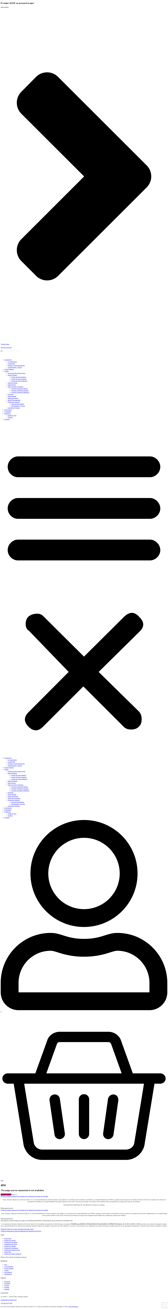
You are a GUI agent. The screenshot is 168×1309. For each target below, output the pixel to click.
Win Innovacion (73, 1307)
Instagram (7, 1284)
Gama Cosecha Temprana (15, 387)
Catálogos (7, 414)
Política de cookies (10, 1240)
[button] (84, 589)
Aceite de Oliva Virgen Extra (16, 373)
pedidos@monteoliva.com (9, 1300)
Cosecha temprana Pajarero (19, 389)
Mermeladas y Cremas (18, 406)
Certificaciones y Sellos (15, 367)
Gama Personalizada (14, 400)
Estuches (10, 394)
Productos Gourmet (14, 402)
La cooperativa (12, 362)
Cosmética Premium (14, 408)
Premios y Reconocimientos (16, 366)
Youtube (6, 1287)
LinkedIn (6, 1289)
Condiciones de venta (10, 1244)
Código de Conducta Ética (12, 1250)
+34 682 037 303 (6, 1303)
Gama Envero (12, 385)
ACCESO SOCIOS (6, 348)
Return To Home (6, 1194)
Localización (11, 364)
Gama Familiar (12, 396)
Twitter (6, 1285)
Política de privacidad (10, 1242)
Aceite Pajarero (9, 369)
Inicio (5, 1265)
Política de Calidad (10, 1246)
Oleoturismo (8, 410)
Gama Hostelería (13, 398)
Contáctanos (8, 1274)
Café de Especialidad (17, 404)
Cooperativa (8, 360)
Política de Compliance (11, 1248)
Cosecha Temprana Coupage (20, 391)
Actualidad (7, 412)
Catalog (10, 417)
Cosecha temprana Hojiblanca (20, 392)
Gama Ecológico (13, 383)
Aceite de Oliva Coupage (18, 379)
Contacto (7, 419)
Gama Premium (12, 375)
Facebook (7, 1282)
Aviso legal (7, 1239)
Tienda (6, 371)
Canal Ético (7, 1252)
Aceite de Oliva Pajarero (18, 377)
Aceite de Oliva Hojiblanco (19, 381)
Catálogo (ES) (12, 416)
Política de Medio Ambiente (12, 1254)
